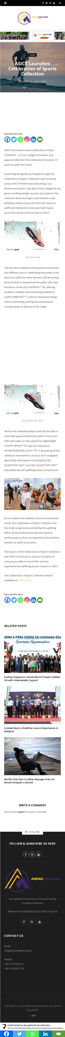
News (32, 55)
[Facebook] (7, 139)
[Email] (40, 139)
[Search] (60, 3)
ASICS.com (24, 580)
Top (33, 1015)
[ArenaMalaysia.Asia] (32, 17)
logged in (22, 811)
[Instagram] (27, 139)
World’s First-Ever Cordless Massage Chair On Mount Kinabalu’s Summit (29, 781)
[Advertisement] (32, 116)
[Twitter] (14, 139)
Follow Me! (34, 831)
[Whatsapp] (20, 139)
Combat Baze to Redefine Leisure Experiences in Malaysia (31, 729)
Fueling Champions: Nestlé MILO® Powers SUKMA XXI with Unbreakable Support (32, 678)
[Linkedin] (33, 139)
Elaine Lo (27, 81)
